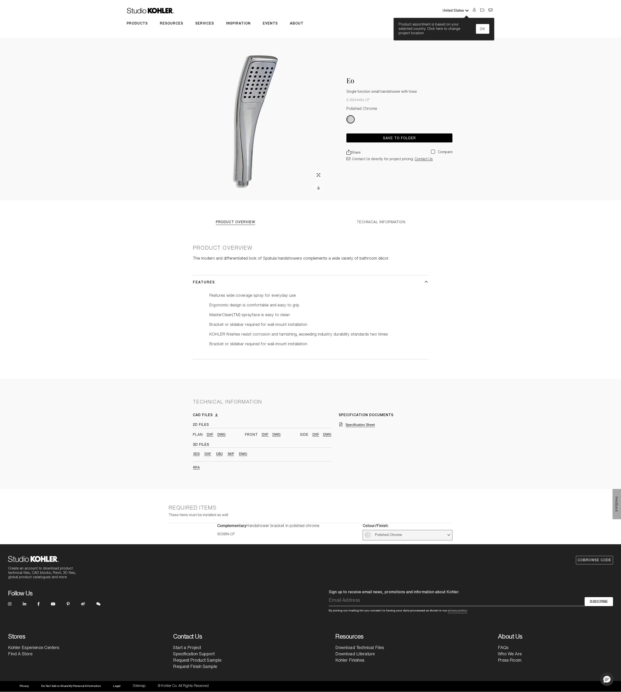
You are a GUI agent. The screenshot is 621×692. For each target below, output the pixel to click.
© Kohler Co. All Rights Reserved (183, 685)
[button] (607, 679)
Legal (117, 685)
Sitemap (139, 685)
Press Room (510, 660)
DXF (210, 434)
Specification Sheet (360, 425)
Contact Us (424, 159)
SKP (231, 454)
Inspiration (238, 23)
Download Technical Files (359, 647)
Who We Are (510, 653)
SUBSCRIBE (599, 601)
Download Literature (355, 653)
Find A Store (20, 653)
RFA (196, 467)
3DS (196, 454)
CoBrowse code (594, 560)
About (296, 23)
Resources (171, 23)
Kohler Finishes (349, 660)
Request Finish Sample (195, 666)
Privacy (24, 685)
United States (453, 10)
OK (482, 29)
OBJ (219, 454)
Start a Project (187, 647)
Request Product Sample (197, 660)
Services (204, 23)
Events (270, 23)
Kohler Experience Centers (33, 647)
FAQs (503, 647)
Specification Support (194, 653)
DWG (221, 434)
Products (137, 23)
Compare (444, 152)
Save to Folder (399, 138)
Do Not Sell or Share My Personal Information (71, 685)
